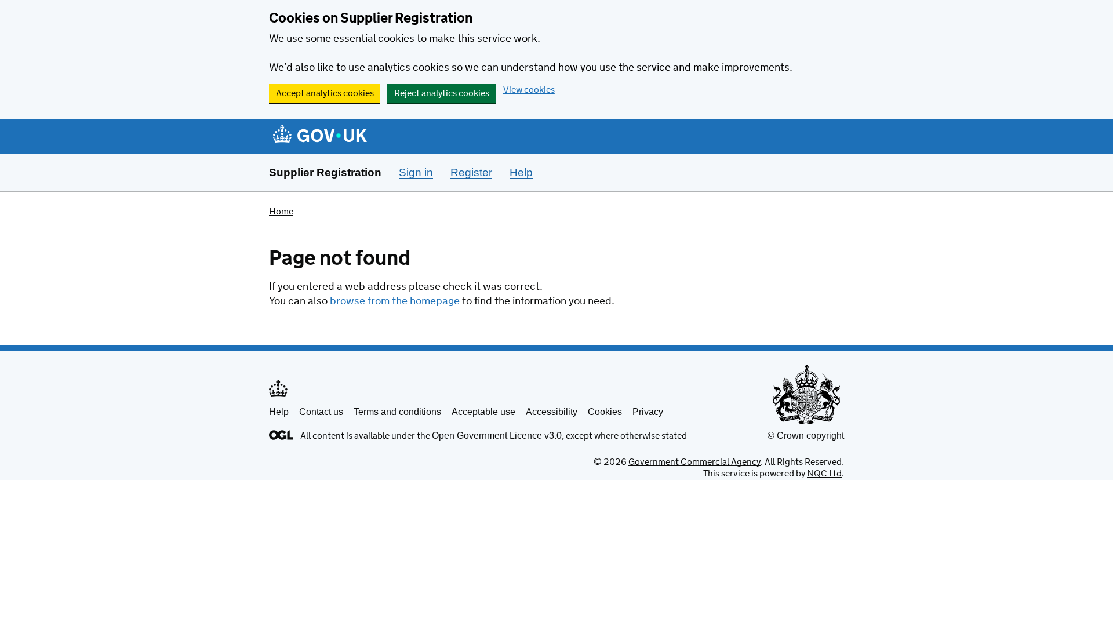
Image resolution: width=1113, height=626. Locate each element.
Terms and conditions (397, 412)
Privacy (647, 412)
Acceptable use (483, 412)
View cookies (529, 90)
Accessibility (551, 412)
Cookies (605, 412)
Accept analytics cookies (325, 94)
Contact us (321, 412)
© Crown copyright (806, 436)
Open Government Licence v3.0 (497, 436)
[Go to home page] (320, 137)
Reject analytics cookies (441, 94)
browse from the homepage (395, 301)
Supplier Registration (325, 172)
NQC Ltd (824, 474)
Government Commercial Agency (694, 462)
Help (279, 412)
